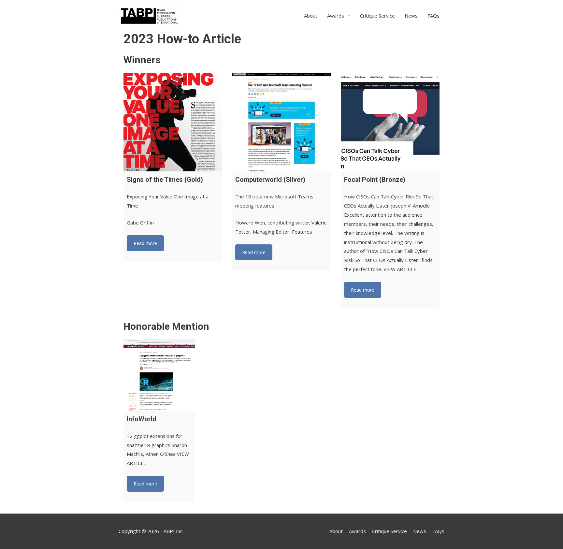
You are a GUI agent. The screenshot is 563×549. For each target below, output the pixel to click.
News (411, 15)
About (310, 15)
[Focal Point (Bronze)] (390, 122)
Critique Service (377, 15)
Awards (335, 15)
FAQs (433, 15)
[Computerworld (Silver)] (281, 122)
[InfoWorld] (159, 375)
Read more (145, 243)
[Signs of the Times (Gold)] (172, 122)
